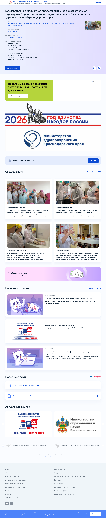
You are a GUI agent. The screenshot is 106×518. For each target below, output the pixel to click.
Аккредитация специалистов (64, 494)
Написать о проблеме (18, 96)
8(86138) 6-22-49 (13, 31)
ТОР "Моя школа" (11, 498)
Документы (58, 498)
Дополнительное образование (15, 480)
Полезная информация (62, 491)
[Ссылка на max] (11, 503)
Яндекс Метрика (35, 513)
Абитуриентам (10, 473)
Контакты (57, 480)
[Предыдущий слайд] (3, 424)
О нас (7, 469)
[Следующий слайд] (103, 446)
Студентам (58, 473)
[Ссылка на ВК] (94, 68)
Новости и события (12, 476)
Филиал (8, 494)
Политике (56, 515)
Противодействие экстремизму (65, 487)
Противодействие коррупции (53, 456)
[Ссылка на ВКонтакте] (7, 503)
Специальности (59, 469)
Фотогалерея (58, 483)
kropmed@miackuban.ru (15, 37)
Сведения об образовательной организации (69, 476)
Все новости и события (93, 288)
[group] (28, 424)
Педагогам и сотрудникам (14, 483)
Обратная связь (10, 491)
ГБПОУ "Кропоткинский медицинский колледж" (30, 1)
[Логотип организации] (10, 2)
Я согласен (95, 514)
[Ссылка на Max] (99, 68)
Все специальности (94, 171)
